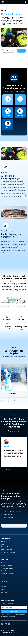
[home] (2, 2)
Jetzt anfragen (21, 50)
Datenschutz (6, 628)
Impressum (13, 628)
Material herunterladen (8, 50)
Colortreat (15, 632)
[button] (25, 2)
